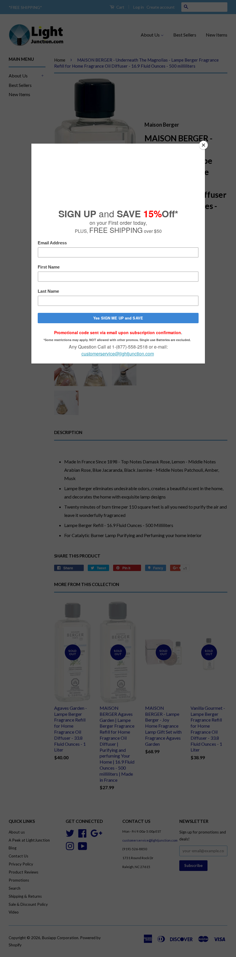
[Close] (203, 145)
